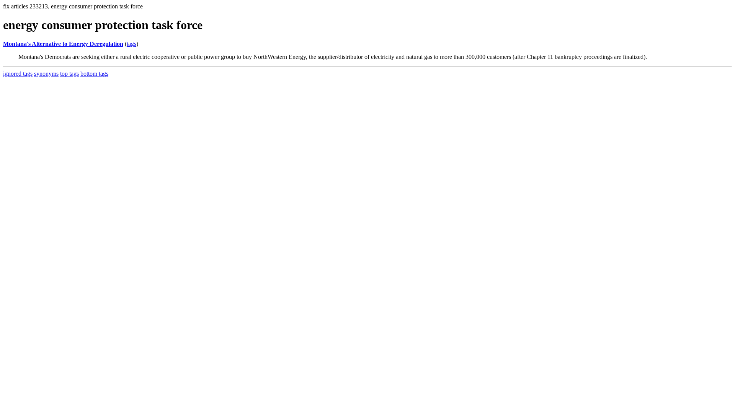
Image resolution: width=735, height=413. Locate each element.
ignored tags (18, 73)
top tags (69, 73)
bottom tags (94, 73)
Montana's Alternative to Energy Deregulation (63, 44)
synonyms (46, 73)
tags (131, 44)
